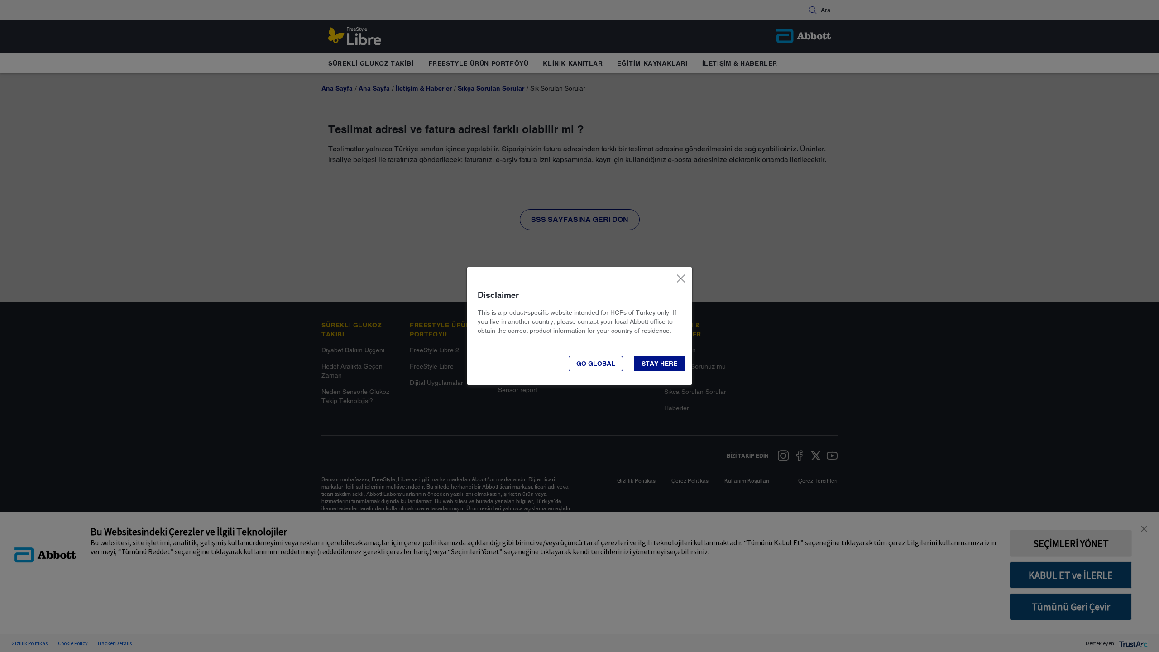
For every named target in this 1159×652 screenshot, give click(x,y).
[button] (596, 363)
